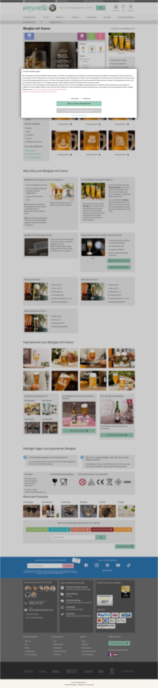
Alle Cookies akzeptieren (79, 103)
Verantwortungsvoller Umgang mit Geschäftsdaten (49, 89)
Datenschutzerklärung (30, 92)
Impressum (42, 92)
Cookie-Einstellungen (78, 115)
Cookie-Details (52, 92)
